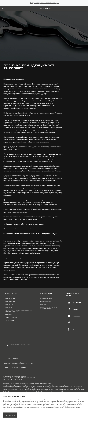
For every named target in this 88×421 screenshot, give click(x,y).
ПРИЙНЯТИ (10, 415)
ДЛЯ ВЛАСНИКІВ (10, 320)
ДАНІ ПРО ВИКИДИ (11, 317)
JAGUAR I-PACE (9, 304)
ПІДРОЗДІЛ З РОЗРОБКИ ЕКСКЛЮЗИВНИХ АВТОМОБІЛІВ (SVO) (18, 311)
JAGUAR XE (8, 307)
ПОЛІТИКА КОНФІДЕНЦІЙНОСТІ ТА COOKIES (18, 363)
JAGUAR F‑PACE (10, 298)
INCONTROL (43, 304)
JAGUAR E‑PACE (10, 301)
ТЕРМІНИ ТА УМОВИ (11, 358)
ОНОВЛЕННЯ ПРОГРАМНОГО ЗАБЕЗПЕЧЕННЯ (49, 308)
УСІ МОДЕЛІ (8, 314)
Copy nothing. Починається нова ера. (44, 3)
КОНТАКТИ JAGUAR (46, 298)
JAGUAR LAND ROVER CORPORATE (15, 368)
